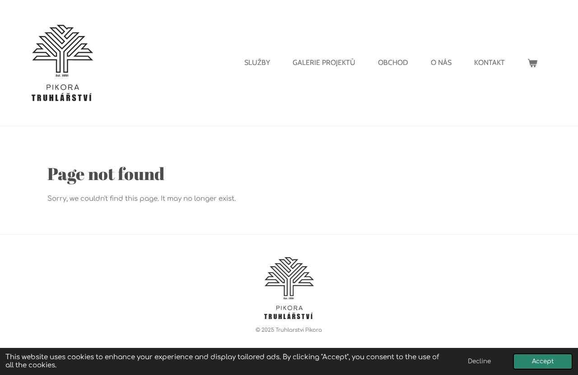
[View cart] (532, 63)
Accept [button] (543, 361)
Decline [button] (479, 361)
